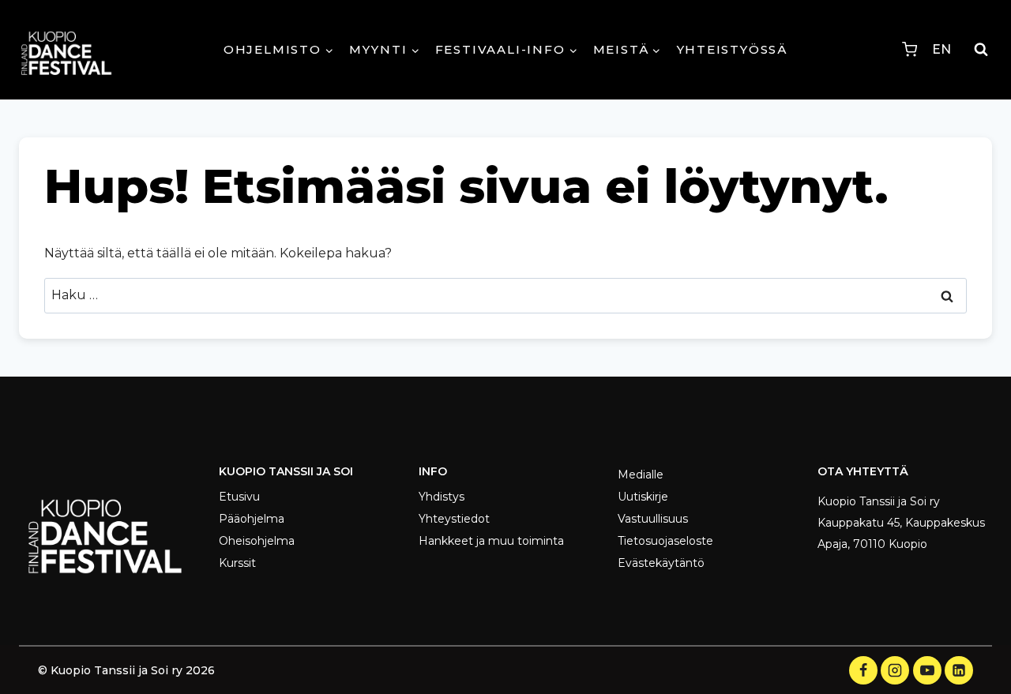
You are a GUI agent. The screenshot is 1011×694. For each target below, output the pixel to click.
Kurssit (237, 563)
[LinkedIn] (959, 670)
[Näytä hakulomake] (981, 50)
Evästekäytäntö (661, 563)
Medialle (640, 474)
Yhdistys (441, 497)
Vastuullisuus (653, 519)
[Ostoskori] (909, 49)
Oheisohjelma (257, 541)
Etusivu (239, 497)
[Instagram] (895, 670)
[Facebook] (863, 670)
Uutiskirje (643, 497)
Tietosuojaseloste (665, 541)
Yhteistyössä (732, 49)
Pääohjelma (251, 519)
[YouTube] (927, 670)
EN (941, 49)
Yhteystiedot (454, 519)
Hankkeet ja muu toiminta (491, 541)
